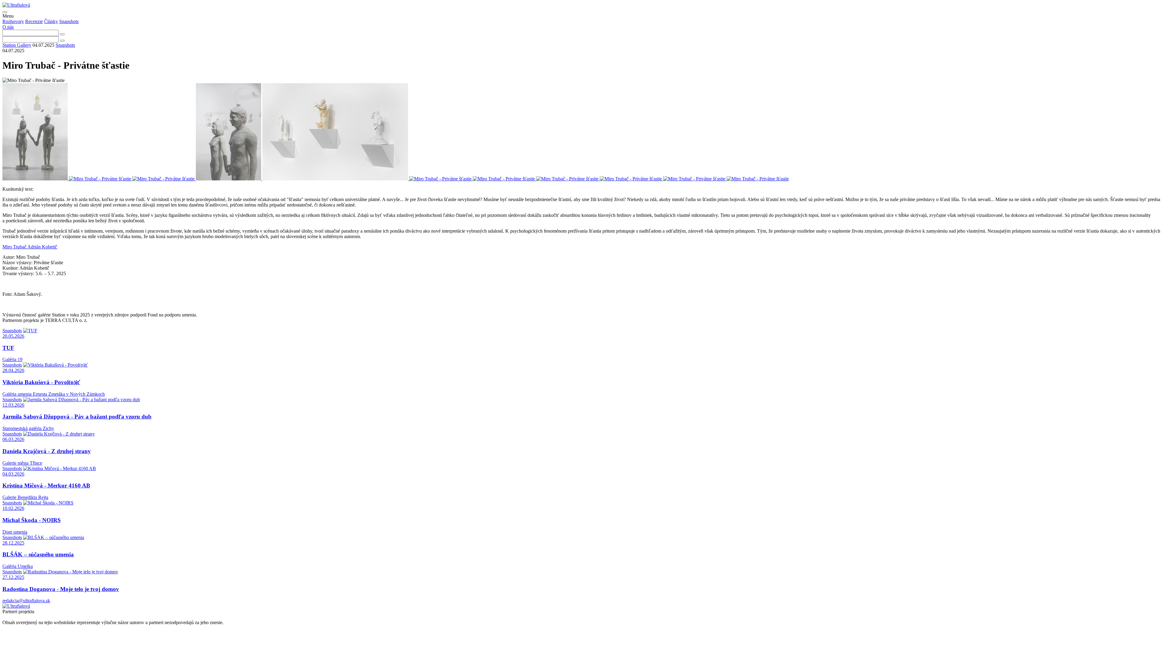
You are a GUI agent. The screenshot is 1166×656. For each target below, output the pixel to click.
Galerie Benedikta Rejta (25, 497)
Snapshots (69, 21)
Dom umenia (14, 532)
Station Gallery (16, 45)
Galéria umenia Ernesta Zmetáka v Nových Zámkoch (53, 394)
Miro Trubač (14, 246)
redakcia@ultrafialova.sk (26, 600)
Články (51, 21)
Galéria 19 (12, 359)
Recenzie (34, 21)
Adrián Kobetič (42, 246)
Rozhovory (13, 21)
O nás (8, 26)
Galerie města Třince (22, 463)
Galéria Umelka (17, 566)
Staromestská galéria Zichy (28, 428)
